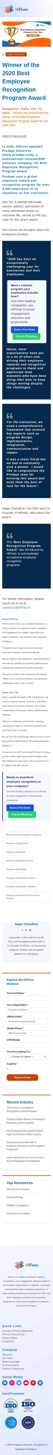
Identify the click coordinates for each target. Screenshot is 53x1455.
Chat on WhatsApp (26, 336)
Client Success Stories (18, 1213)
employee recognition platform (20, 878)
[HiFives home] (26, 1264)
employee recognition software (21, 886)
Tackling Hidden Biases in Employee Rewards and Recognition (26, 1121)
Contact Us (8, 1341)
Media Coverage (11, 1361)
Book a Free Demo (24, 329)
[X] (26, 930)
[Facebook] (22, 930)
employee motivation (15, 852)
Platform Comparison (18, 1205)
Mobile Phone (15, 1028)
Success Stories (10, 1365)
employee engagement (17, 843)
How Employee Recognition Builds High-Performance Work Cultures (25, 1133)
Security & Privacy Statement (17, 1331)
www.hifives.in (16, 624)
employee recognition (16, 869)
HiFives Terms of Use (13, 1334)
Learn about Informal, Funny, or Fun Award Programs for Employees (25, 1159)
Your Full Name (16, 993)
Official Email (15, 1016)
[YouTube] (30, 930)
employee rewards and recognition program (23, 896)
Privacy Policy (9, 1338)
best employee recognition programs (23, 834)
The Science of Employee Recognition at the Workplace (22, 1109)
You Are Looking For (19, 1051)
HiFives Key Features (18, 1189)
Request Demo (22, 1077)
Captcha (12, 1064)
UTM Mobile (13, 1040)
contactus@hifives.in (16, 607)
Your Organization (17, 1005)
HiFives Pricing (15, 1197)
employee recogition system (19, 860)
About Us (7, 1354)
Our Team (7, 1358)
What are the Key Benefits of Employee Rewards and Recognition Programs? (26, 1146)
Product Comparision (13, 1368)
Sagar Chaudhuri (16, 54)
